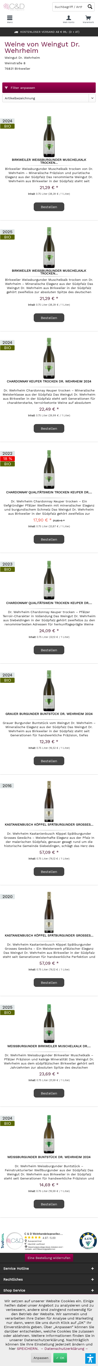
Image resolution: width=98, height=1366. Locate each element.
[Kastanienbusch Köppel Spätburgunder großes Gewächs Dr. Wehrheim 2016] (49, 801)
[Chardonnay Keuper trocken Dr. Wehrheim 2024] (49, 358)
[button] (90, 1358)
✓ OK (60, 1358)
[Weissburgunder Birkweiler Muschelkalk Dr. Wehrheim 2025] (49, 1023)
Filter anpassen (22, 88)
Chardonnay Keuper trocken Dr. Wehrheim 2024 (49, 381)
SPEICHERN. (28, 1348)
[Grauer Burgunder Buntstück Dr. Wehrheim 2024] (49, 690)
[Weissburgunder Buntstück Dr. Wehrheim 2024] (49, 1133)
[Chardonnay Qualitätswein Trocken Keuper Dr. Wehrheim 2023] (49, 579)
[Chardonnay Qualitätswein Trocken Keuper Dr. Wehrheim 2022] (49, 469)
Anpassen (41, 1358)
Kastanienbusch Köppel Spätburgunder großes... (49, 824)
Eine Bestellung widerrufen (49, 1258)
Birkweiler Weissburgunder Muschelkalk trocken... (49, 161)
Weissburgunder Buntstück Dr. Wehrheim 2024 (49, 1157)
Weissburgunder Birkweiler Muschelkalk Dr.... (49, 1046)
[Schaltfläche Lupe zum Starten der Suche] (90, 6)
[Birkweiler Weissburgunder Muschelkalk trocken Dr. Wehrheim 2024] (49, 136)
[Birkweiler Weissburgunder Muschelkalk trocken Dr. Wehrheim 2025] (49, 247)
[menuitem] (88, 19)
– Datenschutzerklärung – (64, 1348)
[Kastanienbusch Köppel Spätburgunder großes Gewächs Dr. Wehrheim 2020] (49, 912)
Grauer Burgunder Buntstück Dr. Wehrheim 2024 (49, 714)
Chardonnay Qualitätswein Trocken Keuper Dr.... (49, 492)
